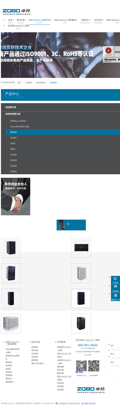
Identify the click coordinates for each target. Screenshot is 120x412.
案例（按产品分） (38, 363)
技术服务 (60, 386)
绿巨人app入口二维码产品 (39, 21)
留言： (113, 362)
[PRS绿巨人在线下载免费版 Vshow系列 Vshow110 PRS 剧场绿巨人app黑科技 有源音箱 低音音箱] (85, 248)
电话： (113, 354)
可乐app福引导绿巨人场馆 (12, 350)
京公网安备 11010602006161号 (69, 403)
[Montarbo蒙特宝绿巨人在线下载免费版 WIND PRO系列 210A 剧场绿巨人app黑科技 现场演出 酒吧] (85, 324)
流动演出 (9, 372)
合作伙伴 (34, 357)
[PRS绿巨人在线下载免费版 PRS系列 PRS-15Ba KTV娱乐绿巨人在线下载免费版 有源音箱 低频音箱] (15, 324)
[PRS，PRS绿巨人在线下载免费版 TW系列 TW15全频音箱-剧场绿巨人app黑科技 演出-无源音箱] (85, 298)
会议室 (8, 369)
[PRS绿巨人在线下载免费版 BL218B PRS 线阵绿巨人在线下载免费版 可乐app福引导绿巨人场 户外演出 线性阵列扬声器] (15, 273)
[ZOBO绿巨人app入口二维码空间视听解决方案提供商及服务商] (16, 14)
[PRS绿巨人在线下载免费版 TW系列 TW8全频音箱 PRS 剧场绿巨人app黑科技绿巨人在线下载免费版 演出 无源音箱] (15, 248)
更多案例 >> (10, 382)
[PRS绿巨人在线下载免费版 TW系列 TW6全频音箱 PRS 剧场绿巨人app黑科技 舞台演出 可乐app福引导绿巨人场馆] (15, 298)
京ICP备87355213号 (88, 403)
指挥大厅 (9, 378)
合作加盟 (60, 389)
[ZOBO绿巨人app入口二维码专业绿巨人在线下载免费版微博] (94, 366)
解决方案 (20, 21)
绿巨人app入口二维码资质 (64, 355)
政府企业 (34, 347)
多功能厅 (9, 365)
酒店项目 (53, 82)
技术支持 (98, 21)
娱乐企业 (34, 350)
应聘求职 (34, 360)
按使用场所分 (41, 82)
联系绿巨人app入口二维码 (64, 348)
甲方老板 (34, 353)
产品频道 (28, 82)
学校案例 (9, 375)
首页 (10, 21)
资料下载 (60, 370)
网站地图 (60, 366)
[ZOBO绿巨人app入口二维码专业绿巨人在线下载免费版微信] (81, 366)
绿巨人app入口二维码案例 (65, 21)
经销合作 (85, 21)
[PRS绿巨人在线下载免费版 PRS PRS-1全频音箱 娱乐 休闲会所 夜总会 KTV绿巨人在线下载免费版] (85, 273)
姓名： (113, 345)
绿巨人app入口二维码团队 (64, 378)
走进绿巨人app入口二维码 (18, 27)
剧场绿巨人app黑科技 (12, 357)
